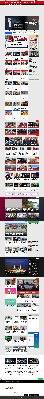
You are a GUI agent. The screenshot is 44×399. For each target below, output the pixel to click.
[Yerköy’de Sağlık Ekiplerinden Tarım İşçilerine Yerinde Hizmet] (8, 93)
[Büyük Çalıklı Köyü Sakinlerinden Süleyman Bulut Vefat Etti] (26, 175)
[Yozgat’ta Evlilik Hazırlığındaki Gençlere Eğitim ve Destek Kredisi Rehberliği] (16, 93)
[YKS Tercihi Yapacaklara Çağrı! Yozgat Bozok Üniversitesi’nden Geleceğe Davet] (30, 250)
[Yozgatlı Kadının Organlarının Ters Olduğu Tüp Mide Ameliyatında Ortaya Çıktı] (20, 305)
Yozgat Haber (22, 397)
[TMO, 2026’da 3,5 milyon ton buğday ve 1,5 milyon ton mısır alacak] (8, 113)
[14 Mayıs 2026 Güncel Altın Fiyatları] (8, 104)
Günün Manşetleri (8, 348)
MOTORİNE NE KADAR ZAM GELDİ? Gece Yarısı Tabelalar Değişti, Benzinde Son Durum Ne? (16, 4)
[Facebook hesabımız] (34, 0)
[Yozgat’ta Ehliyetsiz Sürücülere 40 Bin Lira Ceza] (24, 54)
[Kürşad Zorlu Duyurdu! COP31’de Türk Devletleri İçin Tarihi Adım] (29, 148)
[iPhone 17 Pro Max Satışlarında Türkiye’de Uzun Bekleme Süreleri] (10, 282)
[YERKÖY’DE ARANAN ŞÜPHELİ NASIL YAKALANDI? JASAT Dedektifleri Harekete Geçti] (8, 83)
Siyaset (25, 2)
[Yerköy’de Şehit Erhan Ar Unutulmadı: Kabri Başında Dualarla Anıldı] (16, 73)
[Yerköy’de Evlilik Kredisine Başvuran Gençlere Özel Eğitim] (24, 83)
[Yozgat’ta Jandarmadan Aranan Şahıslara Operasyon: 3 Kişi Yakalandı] (30, 71)
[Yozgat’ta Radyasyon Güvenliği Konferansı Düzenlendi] (20, 296)
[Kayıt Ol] (36, 2)
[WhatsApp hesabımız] (38, 0)
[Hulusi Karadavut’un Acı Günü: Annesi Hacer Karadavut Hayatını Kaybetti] (18, 185)
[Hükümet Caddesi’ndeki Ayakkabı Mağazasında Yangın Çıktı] (8, 54)
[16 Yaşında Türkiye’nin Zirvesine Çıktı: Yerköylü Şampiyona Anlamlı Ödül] (24, 63)
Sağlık (27, 2)
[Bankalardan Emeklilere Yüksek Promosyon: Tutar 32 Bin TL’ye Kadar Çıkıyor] (16, 113)
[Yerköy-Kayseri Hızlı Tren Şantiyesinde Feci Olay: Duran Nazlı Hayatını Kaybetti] (16, 54)
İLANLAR (32, 2)
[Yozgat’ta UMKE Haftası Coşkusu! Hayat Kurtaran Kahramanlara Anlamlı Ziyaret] (35, 296)
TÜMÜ (34, 2)
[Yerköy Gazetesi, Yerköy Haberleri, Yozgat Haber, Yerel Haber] (7, 3)
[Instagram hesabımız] (36, 0)
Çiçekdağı (15, 2)
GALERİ (7, 0)
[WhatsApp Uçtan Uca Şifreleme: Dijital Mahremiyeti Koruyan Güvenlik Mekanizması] (10, 302)
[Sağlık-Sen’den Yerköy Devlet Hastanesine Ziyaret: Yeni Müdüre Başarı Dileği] (16, 63)
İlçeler (29, 2)
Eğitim (20, 2)
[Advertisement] (22, 11)
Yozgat (18, 2)
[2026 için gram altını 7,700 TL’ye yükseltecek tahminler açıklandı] (24, 104)
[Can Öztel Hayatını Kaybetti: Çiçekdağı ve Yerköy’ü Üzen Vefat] (26, 185)
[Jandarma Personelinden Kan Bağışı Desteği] (30, 59)
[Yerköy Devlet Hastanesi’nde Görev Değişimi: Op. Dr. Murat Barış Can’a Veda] (27, 296)
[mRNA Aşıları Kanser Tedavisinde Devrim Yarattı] (18, 175)
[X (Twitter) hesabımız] (35, 0)
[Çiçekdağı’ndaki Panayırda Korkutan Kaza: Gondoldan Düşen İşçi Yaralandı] (30, 62)
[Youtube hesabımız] (37, 0)
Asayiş (22, 2)
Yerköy (12, 2)
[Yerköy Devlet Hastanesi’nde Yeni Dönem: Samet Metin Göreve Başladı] (24, 73)
